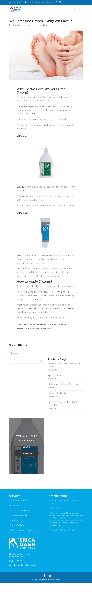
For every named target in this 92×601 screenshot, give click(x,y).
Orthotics (14, 505)
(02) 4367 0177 (15, 561)
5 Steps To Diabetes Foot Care (64, 530)
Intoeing (14, 520)
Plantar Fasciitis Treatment (23, 530)
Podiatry (44, 25)
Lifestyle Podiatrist (57, 393)
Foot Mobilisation (18, 501)
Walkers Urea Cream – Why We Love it (64, 365)
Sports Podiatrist (56, 375)
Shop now (26, 453)
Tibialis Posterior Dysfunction (63, 384)
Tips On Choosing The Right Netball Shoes (62, 404)
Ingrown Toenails (18, 515)
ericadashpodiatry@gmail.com (23, 565)
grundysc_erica (19, 25)
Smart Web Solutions (51, 580)
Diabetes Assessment (20, 510)
